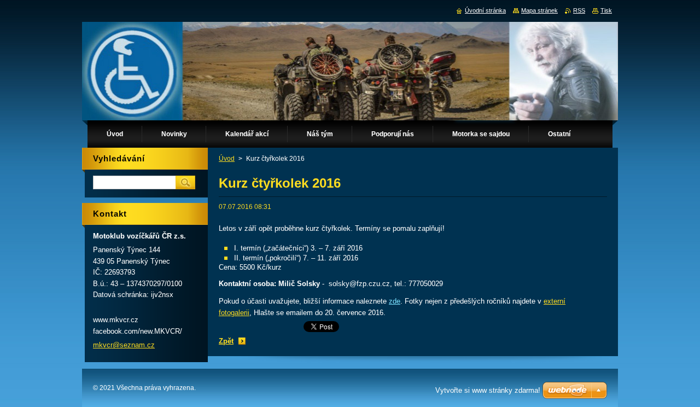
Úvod (227, 158)
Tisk (606, 10)
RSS (579, 10)
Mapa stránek (539, 10)
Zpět (226, 341)
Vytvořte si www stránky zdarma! (487, 390)
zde (394, 301)
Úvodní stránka (485, 10)
